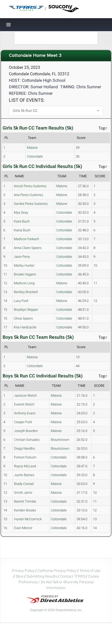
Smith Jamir (23, 493)
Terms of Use (89, 571)
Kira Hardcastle (25, 327)
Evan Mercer (23, 528)
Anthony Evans (25, 413)
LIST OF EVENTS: (27, 100)
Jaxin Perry (22, 257)
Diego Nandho (24, 448)
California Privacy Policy (57, 571)
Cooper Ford (23, 422)
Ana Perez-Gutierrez (28, 195)
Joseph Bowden (26, 431)
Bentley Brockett (26, 292)
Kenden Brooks (25, 510)
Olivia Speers (23, 318)
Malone (32, 148)
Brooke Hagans (25, 274)
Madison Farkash (26, 239)
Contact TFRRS (73, 576)
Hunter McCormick (28, 519)
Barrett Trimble (25, 501)
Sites (19, 576)
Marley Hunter (24, 265)
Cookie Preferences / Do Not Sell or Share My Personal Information (58, 582)
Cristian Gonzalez (27, 440)
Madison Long (24, 283)
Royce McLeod (25, 466)
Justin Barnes (24, 475)
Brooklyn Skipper (26, 310)
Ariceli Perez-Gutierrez (30, 186)
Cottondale (35, 156)
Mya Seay (21, 212)
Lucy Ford (21, 301)
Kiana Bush (22, 230)
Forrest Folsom (25, 457)
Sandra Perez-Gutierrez (31, 204)
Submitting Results (42, 576)
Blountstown (60, 440)
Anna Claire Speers (28, 248)
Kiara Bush (22, 221)
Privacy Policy (23, 571)
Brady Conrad (24, 484)
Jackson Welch (25, 395)
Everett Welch (24, 404)
